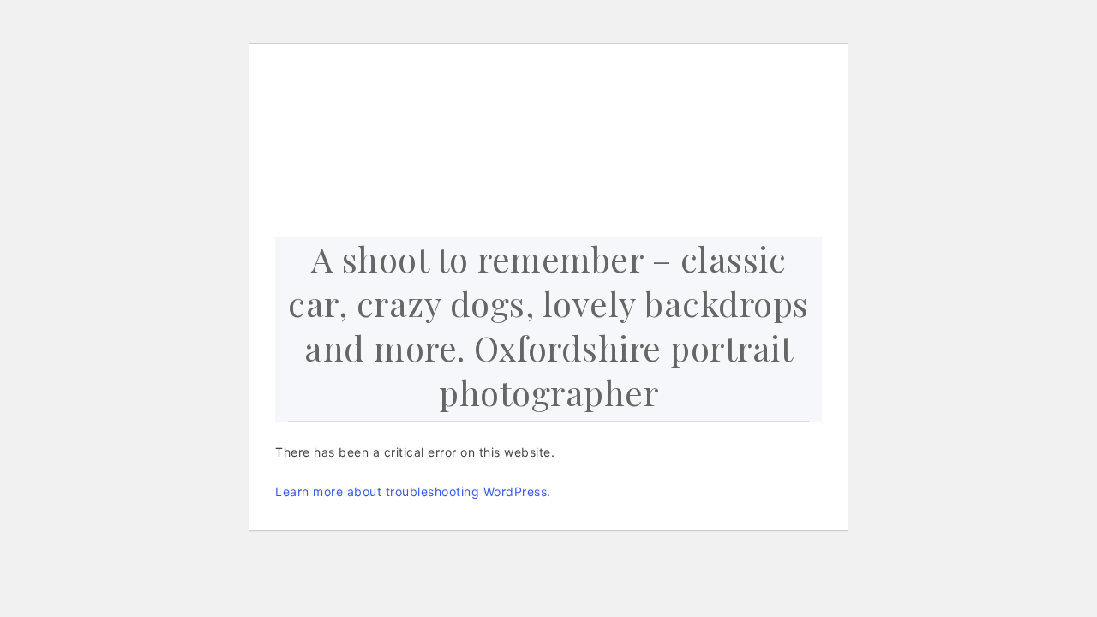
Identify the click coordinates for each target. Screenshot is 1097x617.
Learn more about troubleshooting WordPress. (413, 491)
